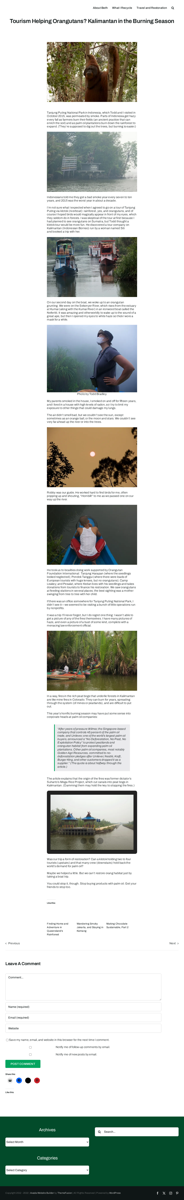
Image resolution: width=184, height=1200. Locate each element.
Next (172, 943)
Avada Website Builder (42, 1193)
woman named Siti (113, 228)
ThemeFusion (65, 1193)
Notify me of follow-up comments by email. (83, 1047)
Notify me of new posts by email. (76, 1054)
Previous (14, 943)
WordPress (115, 1193)
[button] (172, 7)
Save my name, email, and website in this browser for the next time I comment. (59, 1039)
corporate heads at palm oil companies (72, 716)
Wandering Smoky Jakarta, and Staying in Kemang (90, 927)
